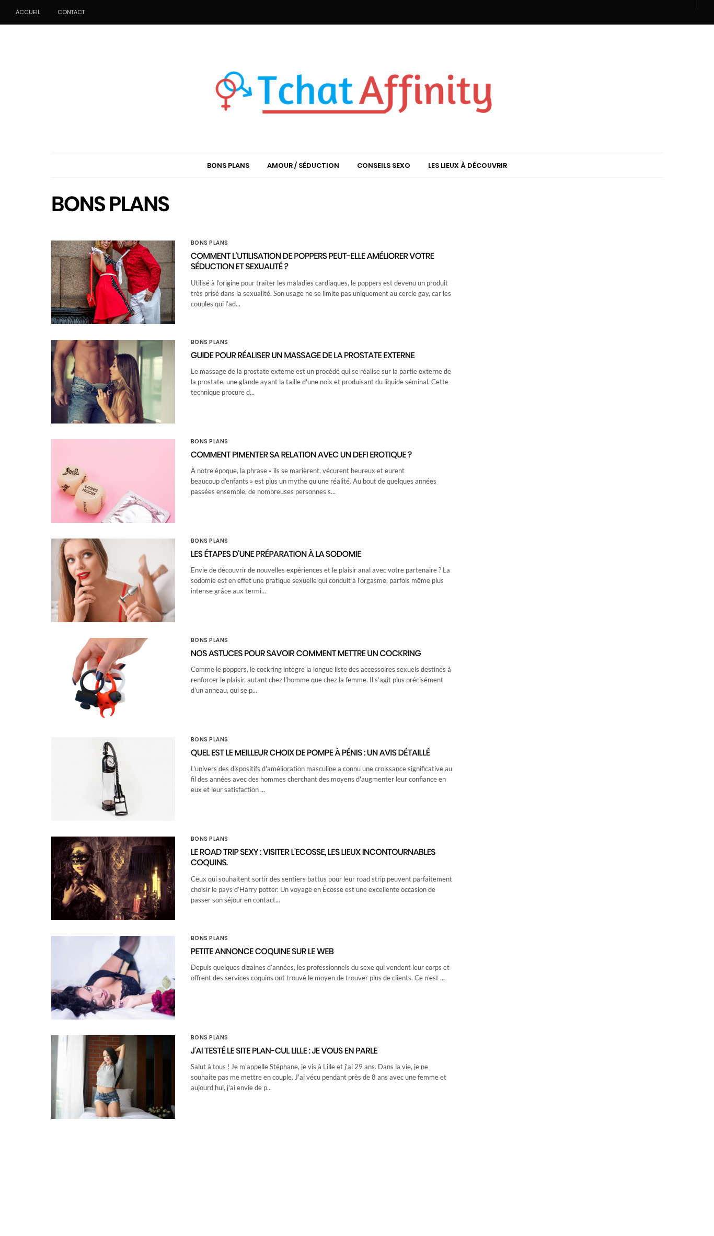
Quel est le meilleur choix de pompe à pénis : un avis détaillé (310, 753)
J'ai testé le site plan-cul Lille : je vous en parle (284, 1051)
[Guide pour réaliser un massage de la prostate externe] (113, 382)
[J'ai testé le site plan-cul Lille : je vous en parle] (113, 1077)
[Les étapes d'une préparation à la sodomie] (113, 580)
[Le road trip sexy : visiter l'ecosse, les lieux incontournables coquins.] (113, 878)
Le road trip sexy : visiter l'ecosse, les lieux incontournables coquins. (313, 857)
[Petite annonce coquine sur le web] (113, 978)
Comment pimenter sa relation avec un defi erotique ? (301, 455)
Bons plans (209, 243)
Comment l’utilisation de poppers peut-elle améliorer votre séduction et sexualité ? (312, 261)
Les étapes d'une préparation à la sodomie (276, 554)
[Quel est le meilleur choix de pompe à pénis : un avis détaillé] (113, 779)
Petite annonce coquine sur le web (262, 951)
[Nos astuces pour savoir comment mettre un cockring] (113, 680)
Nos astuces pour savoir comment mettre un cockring (306, 653)
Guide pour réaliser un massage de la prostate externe (302, 355)
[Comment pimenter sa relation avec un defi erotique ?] (113, 481)
